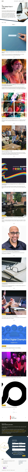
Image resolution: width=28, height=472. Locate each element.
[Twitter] (2, 466)
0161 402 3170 (16, 1)
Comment (13, 447)
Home (3, 22)
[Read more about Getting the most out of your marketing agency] (14, 302)
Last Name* (20, 442)
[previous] (2, 417)
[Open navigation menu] (25, 1)
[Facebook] (4, 466)
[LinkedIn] (7, 466)
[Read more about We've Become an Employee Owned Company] (14, 393)
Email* (13, 445)
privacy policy (15, 453)
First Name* (14, 442)
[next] (25, 417)
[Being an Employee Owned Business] (5, 468)
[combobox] (14, 24)
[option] (14, 417)
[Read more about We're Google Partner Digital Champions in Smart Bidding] (14, 334)
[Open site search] (24, 1)
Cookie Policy (21, 463)
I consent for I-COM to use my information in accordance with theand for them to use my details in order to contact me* (18, 453)
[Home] (3, 459)
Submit (24, 455)
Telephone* (20, 445)
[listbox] (14, 417)
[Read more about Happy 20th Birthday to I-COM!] (14, 137)
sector (11, 14)
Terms (19, 464)
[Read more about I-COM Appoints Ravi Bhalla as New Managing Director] (14, 238)
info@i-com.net (21, 1)
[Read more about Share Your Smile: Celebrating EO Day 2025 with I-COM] (14, 105)
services (7, 14)
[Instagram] (6, 466)
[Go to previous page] (12, 412)
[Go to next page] (16, 412)
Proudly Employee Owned (22, 460)
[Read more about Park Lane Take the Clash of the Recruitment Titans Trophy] (14, 364)
